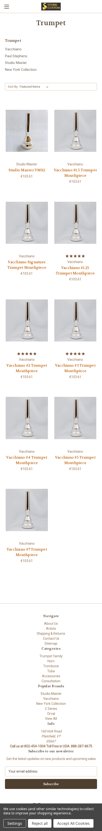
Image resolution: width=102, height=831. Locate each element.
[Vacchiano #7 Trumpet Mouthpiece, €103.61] (27, 510)
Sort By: (13, 86)
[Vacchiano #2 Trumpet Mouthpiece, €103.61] (27, 320)
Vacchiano (13, 49)
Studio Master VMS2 (27, 170)
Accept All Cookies (73, 823)
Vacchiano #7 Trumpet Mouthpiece (27, 552)
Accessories (51, 676)
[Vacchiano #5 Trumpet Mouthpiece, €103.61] (75, 418)
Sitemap (51, 643)
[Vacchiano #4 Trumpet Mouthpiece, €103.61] (27, 418)
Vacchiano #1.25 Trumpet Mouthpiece (75, 270)
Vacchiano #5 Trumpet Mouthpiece (75, 460)
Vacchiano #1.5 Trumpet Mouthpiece (75, 173)
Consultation (51, 681)
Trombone (51, 666)
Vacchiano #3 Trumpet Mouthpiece (75, 368)
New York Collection (21, 69)
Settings (14, 823)
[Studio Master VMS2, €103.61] (27, 131)
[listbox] (35, 86)
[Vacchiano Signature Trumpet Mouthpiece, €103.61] (27, 222)
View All (51, 719)
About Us (51, 623)
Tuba (51, 671)
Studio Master (16, 63)
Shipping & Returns (51, 633)
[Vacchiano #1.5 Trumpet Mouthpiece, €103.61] (75, 131)
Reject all (40, 823)
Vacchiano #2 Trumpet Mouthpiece (26, 368)
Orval (51, 714)
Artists (51, 628)
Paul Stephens (16, 56)
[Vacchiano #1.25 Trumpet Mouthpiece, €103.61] (75, 222)
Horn (51, 661)
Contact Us (51, 638)
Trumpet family (51, 656)
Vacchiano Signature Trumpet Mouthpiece (26, 265)
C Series (51, 709)
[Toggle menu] (6, 6)
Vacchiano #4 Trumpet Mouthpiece (26, 460)
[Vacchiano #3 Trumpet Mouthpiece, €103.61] (75, 320)
